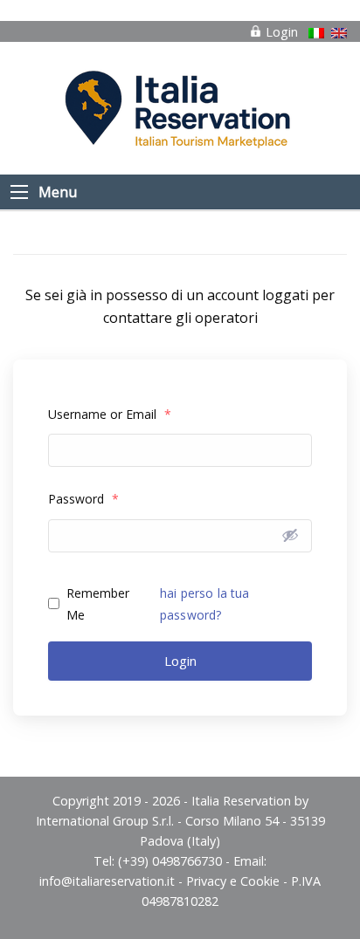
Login (280, 32)
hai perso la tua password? (204, 604)
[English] (339, 33)
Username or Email (109, 414)
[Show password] (290, 535)
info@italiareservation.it (107, 881)
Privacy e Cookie (233, 881)
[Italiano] (316, 33)
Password (83, 498)
